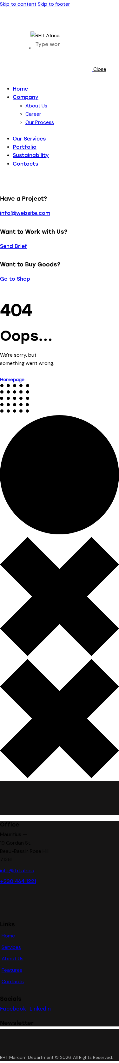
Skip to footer (54, 4)
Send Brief (13, 246)
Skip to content (18, 4)
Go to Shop (15, 279)
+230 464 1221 (18, 881)
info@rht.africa (17, 870)
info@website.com (25, 213)
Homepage (12, 379)
